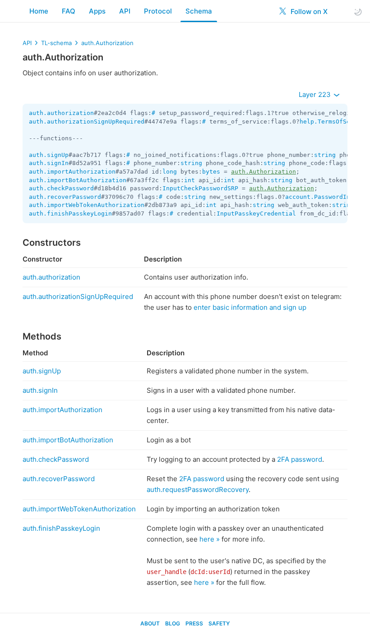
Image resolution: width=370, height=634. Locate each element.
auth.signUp (49, 155)
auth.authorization (61, 113)
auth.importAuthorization (72, 171)
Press (194, 623)
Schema (198, 11)
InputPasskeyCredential (256, 213)
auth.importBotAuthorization (77, 180)
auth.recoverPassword (65, 196)
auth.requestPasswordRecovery (198, 489)
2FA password (299, 459)
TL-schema (56, 42)
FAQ (68, 11)
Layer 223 (316, 94)
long (169, 171)
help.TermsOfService (334, 121)
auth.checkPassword (61, 188)
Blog (172, 623)
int (189, 180)
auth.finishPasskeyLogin (70, 213)
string (325, 155)
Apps (97, 11)
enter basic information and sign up (250, 307)
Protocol (158, 11)
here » (209, 539)
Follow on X (308, 11)
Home (38, 11)
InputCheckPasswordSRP (200, 188)
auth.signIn (49, 163)
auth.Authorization (107, 42)
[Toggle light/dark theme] (358, 11)
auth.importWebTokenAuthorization (86, 205)
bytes (211, 171)
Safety (219, 623)
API (124, 11)
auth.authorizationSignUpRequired (86, 121)
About (150, 623)
